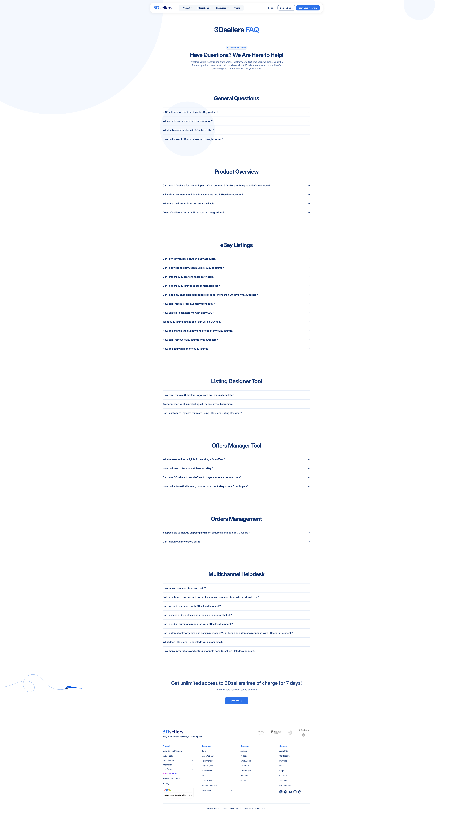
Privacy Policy (248, 808)
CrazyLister (245, 761)
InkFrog (243, 756)
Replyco (244, 775)
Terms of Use (260, 808)
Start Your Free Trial (308, 8)
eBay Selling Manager (172, 751)
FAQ (203, 775)
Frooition (244, 765)
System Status (208, 765)
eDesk (243, 780)
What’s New (207, 770)
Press (281, 765)
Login (271, 8)
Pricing (237, 8)
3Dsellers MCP (170, 773)
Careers (283, 775)
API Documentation (171, 778)
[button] (187, 8)
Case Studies (207, 780)
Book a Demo (286, 8)
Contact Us (284, 756)
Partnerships (285, 785)
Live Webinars (208, 756)
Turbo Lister (245, 770)
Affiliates (283, 780)
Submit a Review (209, 785)
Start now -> (236, 700)
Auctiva (243, 751)
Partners (283, 761)
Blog (204, 751)
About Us (283, 751)
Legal (281, 770)
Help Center (207, 761)
